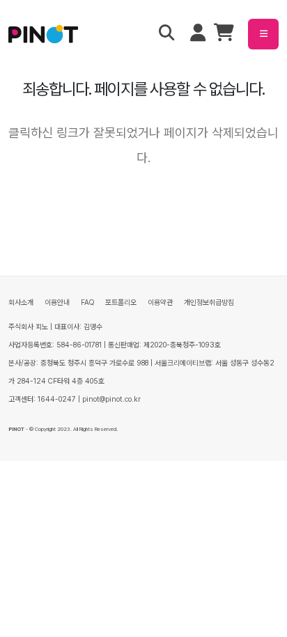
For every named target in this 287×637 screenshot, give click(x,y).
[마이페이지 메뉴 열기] (197, 34)
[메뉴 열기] (263, 34)
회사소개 (20, 302)
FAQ (87, 302)
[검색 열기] (166, 34)
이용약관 (160, 302)
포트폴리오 (121, 302)
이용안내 (57, 302)
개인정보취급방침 (209, 302)
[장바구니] (224, 36)
